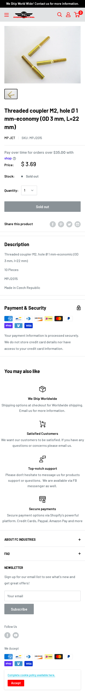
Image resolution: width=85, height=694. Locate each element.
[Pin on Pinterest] (61, 224)
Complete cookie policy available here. (31, 675)
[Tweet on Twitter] (69, 224)
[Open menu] (6, 15)
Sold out (42, 206)
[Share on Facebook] (53, 224)
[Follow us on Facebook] (7, 635)
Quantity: (11, 190)
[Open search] (59, 14)
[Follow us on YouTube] (16, 635)
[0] (77, 14)
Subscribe (19, 609)
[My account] (68, 14)
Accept (16, 683)
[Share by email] (78, 224)
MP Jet (9, 138)
